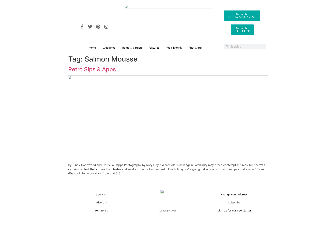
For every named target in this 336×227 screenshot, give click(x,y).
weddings (109, 48)
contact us (101, 210)
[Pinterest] (98, 26)
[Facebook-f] (82, 26)
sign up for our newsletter (234, 210)
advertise (101, 202)
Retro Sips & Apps (92, 69)
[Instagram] (106, 26)
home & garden (132, 48)
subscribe (234, 202)
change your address (234, 194)
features (154, 48)
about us (101, 194)
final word (195, 48)
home (92, 48)
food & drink (174, 48)
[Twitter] (90, 26)
